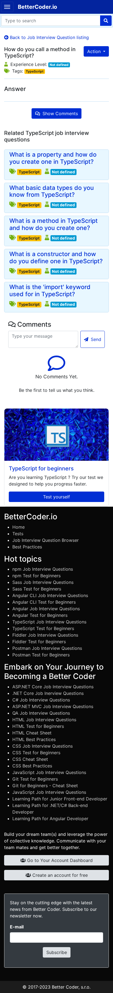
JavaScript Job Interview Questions (49, 772)
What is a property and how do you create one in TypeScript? (53, 158)
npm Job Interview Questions (42, 569)
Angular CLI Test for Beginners (44, 602)
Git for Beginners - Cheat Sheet (45, 785)
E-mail (17, 927)
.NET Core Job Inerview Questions (48, 693)
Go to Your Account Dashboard (59, 860)
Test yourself (56, 497)
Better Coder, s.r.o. (71, 987)
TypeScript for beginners (41, 468)
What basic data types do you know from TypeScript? (51, 191)
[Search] (106, 20)
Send (95, 339)
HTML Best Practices (34, 739)
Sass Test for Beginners (36, 589)
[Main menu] (7, 7)
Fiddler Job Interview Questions (45, 635)
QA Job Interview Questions (41, 713)
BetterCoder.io (37, 7)
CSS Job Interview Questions (42, 746)
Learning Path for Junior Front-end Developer (59, 798)
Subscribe (56, 952)
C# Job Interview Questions (41, 700)
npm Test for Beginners (36, 575)
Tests (17, 533)
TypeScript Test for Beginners (43, 628)
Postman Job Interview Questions (47, 648)
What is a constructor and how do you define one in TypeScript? (56, 258)
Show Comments (59, 113)
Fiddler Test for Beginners (39, 641)
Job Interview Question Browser (45, 540)
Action (94, 51)
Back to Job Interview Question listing (49, 37)
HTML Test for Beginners (38, 726)
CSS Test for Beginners (36, 752)
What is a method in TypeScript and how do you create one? (53, 224)
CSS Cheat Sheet (30, 759)
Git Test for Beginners (35, 779)
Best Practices (27, 547)
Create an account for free (59, 875)
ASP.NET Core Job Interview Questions (53, 686)
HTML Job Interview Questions (44, 719)
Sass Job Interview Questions (43, 582)
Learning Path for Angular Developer (50, 818)
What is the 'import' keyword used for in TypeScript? (50, 291)
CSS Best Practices (32, 766)
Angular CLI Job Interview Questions (50, 595)
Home (18, 527)
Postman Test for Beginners (41, 655)
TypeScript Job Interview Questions (49, 622)
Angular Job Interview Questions (46, 608)
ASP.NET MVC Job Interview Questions (52, 706)
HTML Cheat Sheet (32, 733)
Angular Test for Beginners (39, 615)
